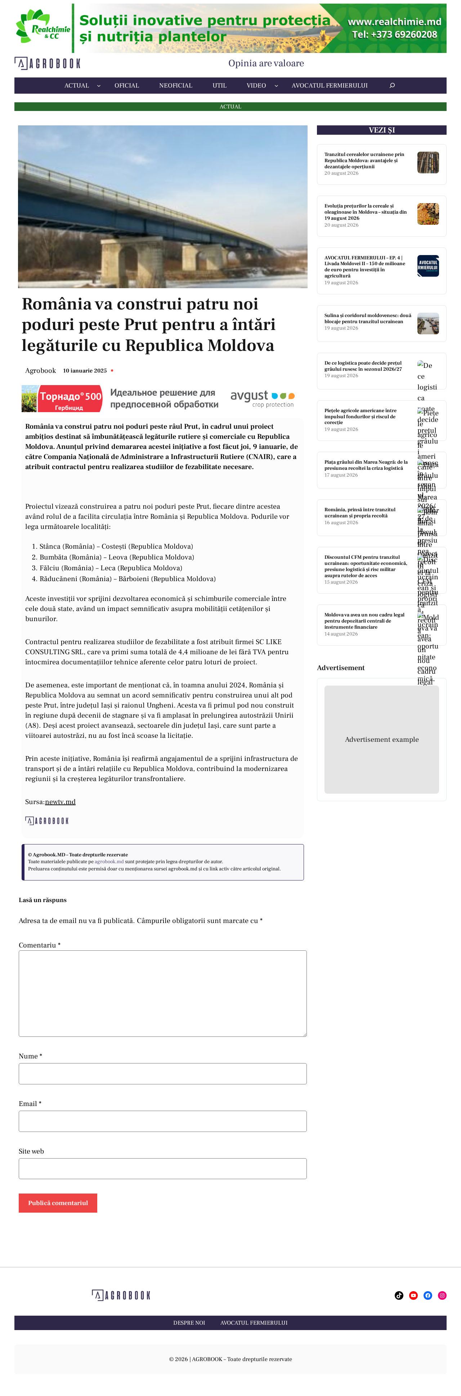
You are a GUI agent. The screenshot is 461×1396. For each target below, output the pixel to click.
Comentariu (40, 945)
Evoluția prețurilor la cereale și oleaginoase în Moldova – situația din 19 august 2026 (366, 212)
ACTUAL (230, 106)
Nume (30, 1056)
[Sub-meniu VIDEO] (276, 86)
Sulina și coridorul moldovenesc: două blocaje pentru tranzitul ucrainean (368, 319)
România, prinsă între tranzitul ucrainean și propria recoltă (360, 513)
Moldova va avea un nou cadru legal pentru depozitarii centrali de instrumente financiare (364, 621)
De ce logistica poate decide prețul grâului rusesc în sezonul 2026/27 (363, 366)
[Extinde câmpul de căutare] (392, 85)
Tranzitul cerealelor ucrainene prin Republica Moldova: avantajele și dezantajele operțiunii (364, 161)
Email (30, 1104)
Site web (31, 1151)
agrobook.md (109, 861)
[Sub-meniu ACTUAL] (99, 86)
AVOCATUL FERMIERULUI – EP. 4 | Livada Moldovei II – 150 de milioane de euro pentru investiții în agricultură (365, 267)
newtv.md (60, 802)
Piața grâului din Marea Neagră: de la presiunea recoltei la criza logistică (366, 465)
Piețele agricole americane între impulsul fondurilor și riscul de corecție (361, 417)
